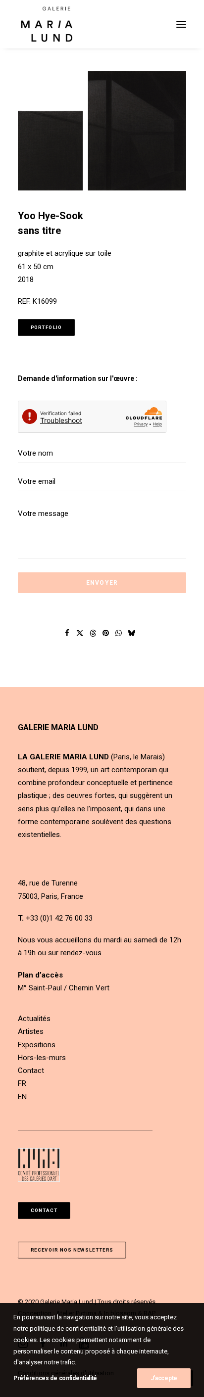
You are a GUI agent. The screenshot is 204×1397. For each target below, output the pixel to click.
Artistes (31, 1031)
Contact (31, 1070)
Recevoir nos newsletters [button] (72, 1250)
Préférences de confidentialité (55, 1378)
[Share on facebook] (67, 633)
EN (22, 1096)
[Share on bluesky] (132, 633)
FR (22, 1083)
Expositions (36, 1044)
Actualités (34, 1018)
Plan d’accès (40, 975)
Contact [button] (44, 1210)
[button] (181, 24)
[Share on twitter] (80, 633)
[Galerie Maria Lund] (47, 24)
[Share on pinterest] (106, 633)
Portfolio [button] (46, 327)
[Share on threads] (93, 633)
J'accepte (164, 1378)
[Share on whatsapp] (119, 633)
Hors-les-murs (42, 1057)
